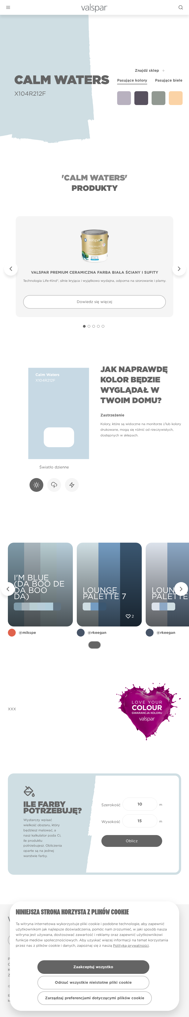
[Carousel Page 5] (103, 326)
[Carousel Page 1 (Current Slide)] (84, 326)
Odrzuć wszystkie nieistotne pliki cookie (93, 982)
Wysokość (110, 822)
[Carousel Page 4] (98, 326)
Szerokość (111, 805)
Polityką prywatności (131, 945)
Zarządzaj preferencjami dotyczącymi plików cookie (94, 998)
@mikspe (27, 632)
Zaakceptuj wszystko (93, 967)
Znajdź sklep (147, 70)
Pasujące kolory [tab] (132, 80)
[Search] (180, 7)
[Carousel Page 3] (93, 326)
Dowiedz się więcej (94, 302)
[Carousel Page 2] (89, 326)
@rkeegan (97, 632)
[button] (8, 7)
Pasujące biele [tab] (168, 80)
